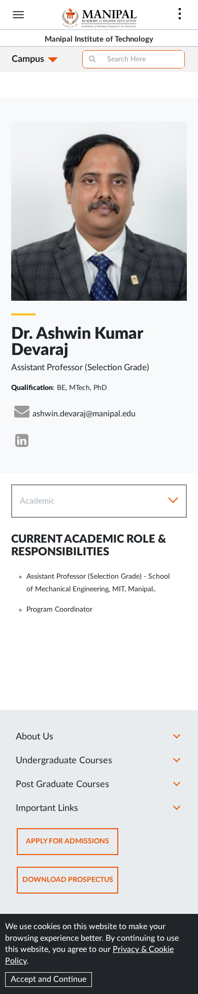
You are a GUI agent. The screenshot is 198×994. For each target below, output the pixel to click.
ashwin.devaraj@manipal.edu (84, 414)
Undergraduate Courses (64, 760)
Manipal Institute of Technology (99, 39)
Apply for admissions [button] (72, 846)
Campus (28, 59)
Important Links (47, 808)
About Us (34, 736)
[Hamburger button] (18, 15)
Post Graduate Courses (62, 784)
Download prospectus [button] (70, 885)
